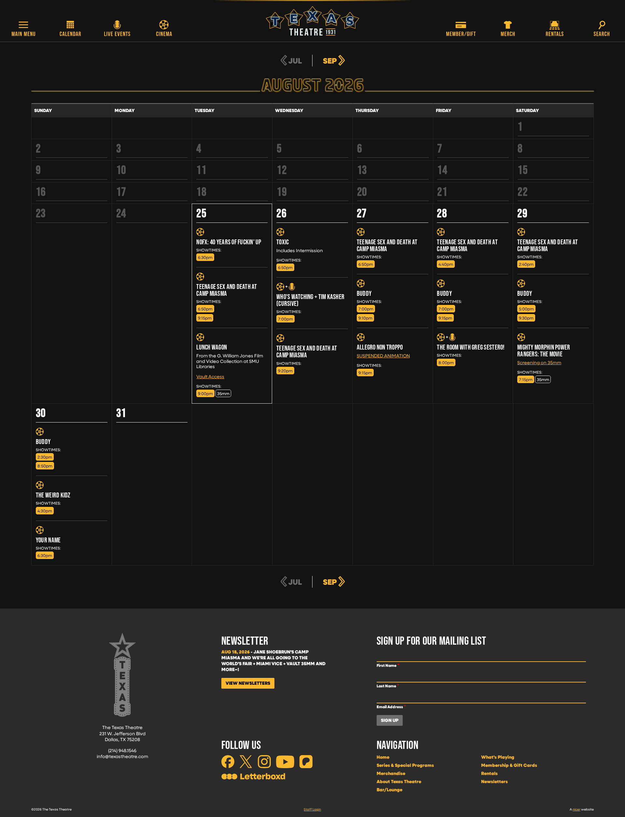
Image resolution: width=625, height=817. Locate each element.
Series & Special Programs (405, 765)
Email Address (390, 707)
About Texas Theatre (399, 781)
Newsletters (494, 781)
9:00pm (205, 393)
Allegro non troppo (380, 347)
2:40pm (526, 264)
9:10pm (365, 318)
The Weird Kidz (53, 495)
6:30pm (205, 257)
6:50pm (205, 308)
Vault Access (210, 376)
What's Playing (497, 757)
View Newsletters (248, 683)
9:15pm (205, 318)
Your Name (48, 540)
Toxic (282, 242)
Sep (330, 60)
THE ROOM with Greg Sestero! (470, 347)
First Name (386, 665)
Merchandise (391, 773)
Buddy (364, 293)
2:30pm (44, 457)
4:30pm (44, 510)
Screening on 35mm (539, 362)
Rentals (489, 773)
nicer (576, 809)
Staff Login (312, 809)
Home (383, 757)
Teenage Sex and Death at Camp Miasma (226, 290)
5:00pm (526, 308)
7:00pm (285, 319)
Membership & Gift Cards (509, 765)
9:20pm (285, 370)
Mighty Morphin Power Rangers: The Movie (543, 350)
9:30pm (526, 318)
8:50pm (44, 465)
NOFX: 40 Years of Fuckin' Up (228, 242)
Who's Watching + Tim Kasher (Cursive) (310, 300)
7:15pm (526, 379)
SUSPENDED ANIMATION (383, 355)
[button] (23, 29)
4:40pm (445, 264)
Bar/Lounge (389, 789)
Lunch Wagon (211, 347)
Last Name (386, 686)
